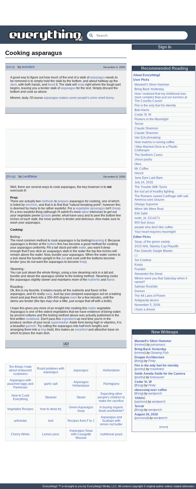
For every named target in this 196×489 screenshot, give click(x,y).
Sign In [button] (165, 47)
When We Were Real (149, 209)
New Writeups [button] (164, 332)
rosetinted (157, 369)
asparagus (97, 77)
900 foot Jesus (144, 222)
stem (13, 84)
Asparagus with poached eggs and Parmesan (20, 383)
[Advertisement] (98, 12)
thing (10, 176)
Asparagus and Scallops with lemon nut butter (111, 420)
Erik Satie (141, 213)
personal (142, 418)
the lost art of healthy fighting (154, 191)
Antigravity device (146, 300)
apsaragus (97, 208)
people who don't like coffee (153, 227)
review (140, 344)
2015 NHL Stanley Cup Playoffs (156, 246)
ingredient (69, 319)
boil (50, 421)
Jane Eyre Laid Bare (148, 178)
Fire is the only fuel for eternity (155, 105)
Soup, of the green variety (152, 241)
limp (82, 262)
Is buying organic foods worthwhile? (111, 409)
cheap (116, 208)
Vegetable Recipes (20, 409)
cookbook (32, 319)
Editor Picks (142, 237)
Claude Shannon (146, 128)
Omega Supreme (146, 204)
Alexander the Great (148, 274)
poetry (140, 369)
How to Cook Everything (20, 397)
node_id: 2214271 (147, 218)
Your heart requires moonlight (155, 232)
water (82, 247)
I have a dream (144, 309)
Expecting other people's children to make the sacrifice (111, 397)
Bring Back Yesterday (149, 89)
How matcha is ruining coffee (154, 142)
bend (51, 84)
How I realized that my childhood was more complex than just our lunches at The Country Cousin (161, 97)
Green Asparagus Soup (81, 409)
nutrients (94, 279)
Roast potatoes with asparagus (50, 370)
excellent (81, 329)
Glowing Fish (160, 353)
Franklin (140, 269)
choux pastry (143, 159)
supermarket (59, 322)
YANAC (139, 398)
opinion (141, 401)
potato (46, 215)
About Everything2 (146, 75)
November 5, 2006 (147, 305)
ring (43, 329)
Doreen (139, 291)
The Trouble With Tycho (150, 187)
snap (81, 84)
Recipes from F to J (81, 421)
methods (48, 201)
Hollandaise (111, 370)
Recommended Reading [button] (164, 68)
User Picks (141, 80)
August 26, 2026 (146, 414)
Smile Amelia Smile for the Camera (159, 373)
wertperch (155, 393)
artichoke (20, 421)
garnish (31, 326)
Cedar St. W (142, 114)
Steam (81, 397)
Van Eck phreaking (147, 137)
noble (92, 308)
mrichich (28, 67)
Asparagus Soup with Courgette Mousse (81, 434)
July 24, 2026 (143, 182)
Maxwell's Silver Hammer (151, 84)
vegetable (82, 208)
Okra (137, 164)
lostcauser (157, 377)
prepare (63, 201)
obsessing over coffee (150, 390)
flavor (110, 279)
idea (10, 67)
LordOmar (29, 176)
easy (48, 294)
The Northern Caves (148, 155)
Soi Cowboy (142, 260)
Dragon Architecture (149, 357)
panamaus (158, 344)
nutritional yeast (111, 434)
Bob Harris (141, 110)
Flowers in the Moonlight (151, 119)
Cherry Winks (20, 434)
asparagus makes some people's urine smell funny (79, 98)
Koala (138, 264)
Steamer (51, 397)
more (164, 426)
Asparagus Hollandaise (80, 383)
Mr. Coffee (141, 168)
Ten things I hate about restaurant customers (20, 370)
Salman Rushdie (146, 286)
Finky (152, 361)
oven (73, 297)
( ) (135, 255)
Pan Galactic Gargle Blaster (153, 251)
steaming (97, 240)
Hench (139, 173)
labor (85, 212)
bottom (52, 244)
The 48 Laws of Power (149, 295)
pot (64, 258)
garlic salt (50, 384)
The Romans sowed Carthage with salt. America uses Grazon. (161, 197)
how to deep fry (50, 409)
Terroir (138, 124)
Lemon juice (50, 434)
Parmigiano (111, 384)
